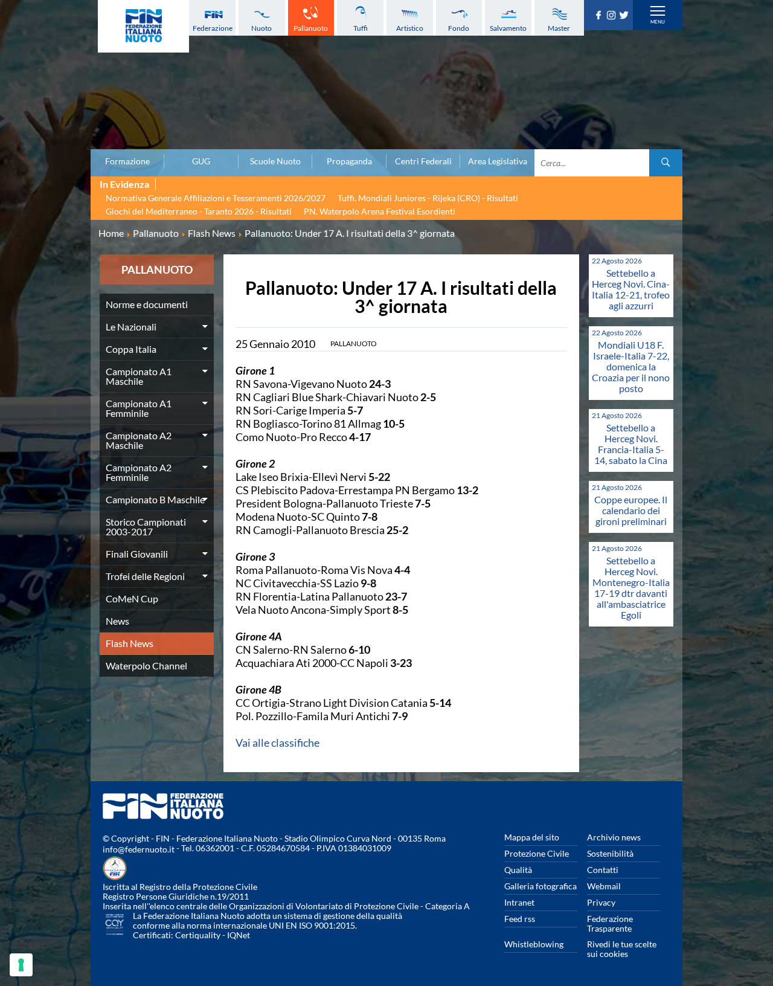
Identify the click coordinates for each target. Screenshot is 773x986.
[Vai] (665, 162)
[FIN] (143, 26)
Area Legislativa (497, 161)
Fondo (458, 28)
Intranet (519, 902)
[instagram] (612, 15)
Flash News (129, 643)
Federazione (213, 28)
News (117, 621)
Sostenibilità (610, 853)
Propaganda (349, 161)
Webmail (604, 886)
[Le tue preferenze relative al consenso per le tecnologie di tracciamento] (21, 964)
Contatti (602, 870)
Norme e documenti (147, 304)
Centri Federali (423, 161)
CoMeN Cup (132, 598)
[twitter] (625, 15)
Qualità (518, 870)
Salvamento (508, 28)
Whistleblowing (533, 944)
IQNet (238, 935)
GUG (201, 161)
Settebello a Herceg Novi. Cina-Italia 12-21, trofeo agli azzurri (631, 289)
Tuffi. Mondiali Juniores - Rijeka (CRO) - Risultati (428, 198)
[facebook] (600, 15)
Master (559, 28)
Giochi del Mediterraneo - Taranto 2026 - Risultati (199, 211)
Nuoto (261, 28)
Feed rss (519, 919)
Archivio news (614, 837)
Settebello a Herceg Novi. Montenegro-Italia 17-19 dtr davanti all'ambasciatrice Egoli (631, 587)
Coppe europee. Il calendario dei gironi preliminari (630, 510)
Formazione (127, 161)
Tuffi (360, 28)
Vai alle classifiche (277, 742)
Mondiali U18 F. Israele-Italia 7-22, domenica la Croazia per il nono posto (631, 366)
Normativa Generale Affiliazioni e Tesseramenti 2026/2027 (216, 198)
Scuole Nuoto (275, 161)
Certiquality (197, 935)
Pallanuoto (310, 28)
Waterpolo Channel (146, 665)
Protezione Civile (536, 853)
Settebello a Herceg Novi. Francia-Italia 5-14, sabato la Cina (630, 444)
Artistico (409, 28)
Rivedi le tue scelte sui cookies (621, 949)
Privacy (601, 902)
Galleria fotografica (540, 886)
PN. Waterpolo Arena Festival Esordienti (379, 211)
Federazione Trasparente (610, 923)
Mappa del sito (531, 837)
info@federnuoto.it (139, 849)
